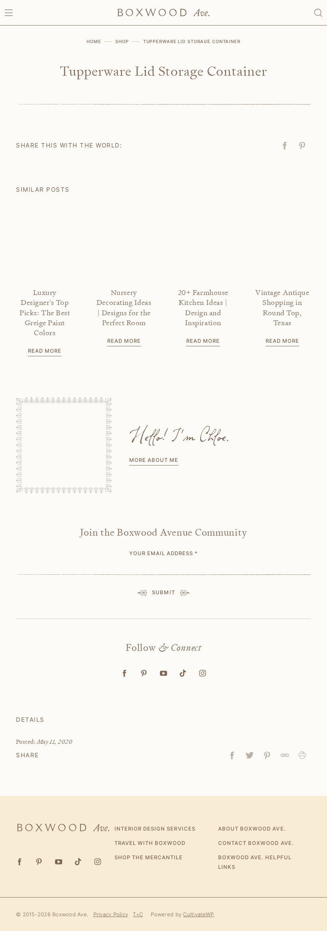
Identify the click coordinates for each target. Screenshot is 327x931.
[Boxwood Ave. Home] (163, 12)
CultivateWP (198, 914)
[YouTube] (163, 673)
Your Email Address (163, 553)
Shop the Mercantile (148, 857)
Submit (163, 592)
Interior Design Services (154, 828)
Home (94, 41)
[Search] (318, 13)
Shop (122, 41)
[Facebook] (124, 673)
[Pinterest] (144, 673)
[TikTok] (183, 673)
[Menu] (9, 13)
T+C (138, 914)
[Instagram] (203, 673)
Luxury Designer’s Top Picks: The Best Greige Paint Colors (45, 312)
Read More (44, 351)
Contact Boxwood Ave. (256, 843)
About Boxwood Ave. (252, 828)
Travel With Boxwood (150, 843)
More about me (154, 460)
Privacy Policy (110, 914)
